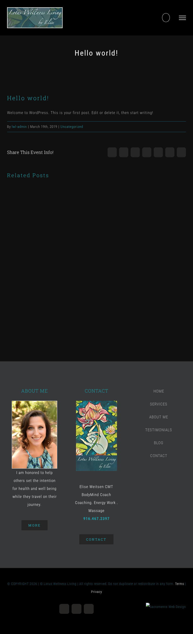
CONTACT (158, 455)
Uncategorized (71, 127)
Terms (179, 584)
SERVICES (158, 404)
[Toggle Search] (166, 17)
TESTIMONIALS (158, 430)
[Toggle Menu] (182, 18)
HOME (158, 391)
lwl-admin (19, 127)
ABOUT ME (158, 417)
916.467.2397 (96, 518)
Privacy (96, 592)
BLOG (158, 442)
